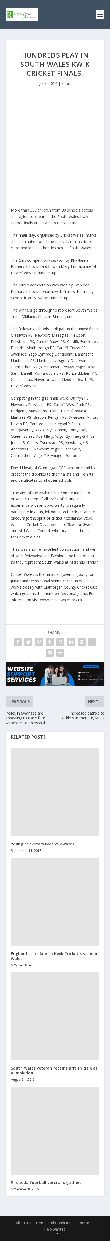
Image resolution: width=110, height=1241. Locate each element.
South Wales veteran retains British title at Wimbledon (54, 1070)
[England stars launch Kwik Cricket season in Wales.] (55, 902)
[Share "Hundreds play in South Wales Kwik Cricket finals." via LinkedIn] (71, 642)
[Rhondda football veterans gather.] (55, 1131)
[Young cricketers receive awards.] (55, 792)
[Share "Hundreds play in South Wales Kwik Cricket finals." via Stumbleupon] (92, 642)
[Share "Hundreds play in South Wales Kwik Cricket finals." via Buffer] (81, 642)
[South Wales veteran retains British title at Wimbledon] (55, 1016)
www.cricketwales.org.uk (61, 599)
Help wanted (55, 1229)
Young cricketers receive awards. (43, 844)
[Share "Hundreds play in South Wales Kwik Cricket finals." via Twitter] (28, 642)
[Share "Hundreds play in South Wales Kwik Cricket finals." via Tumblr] (49, 642)
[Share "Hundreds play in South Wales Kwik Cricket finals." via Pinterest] (60, 642)
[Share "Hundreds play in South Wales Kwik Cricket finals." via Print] (60, 652)
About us (23, 1222)
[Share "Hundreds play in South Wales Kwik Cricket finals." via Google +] (39, 642)
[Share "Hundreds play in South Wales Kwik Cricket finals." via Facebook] (17, 642)
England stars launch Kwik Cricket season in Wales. (55, 956)
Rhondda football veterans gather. (46, 1182)
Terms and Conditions (54, 1222)
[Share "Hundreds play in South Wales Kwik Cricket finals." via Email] (49, 652)
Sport (66, 83)
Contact (84, 1222)
